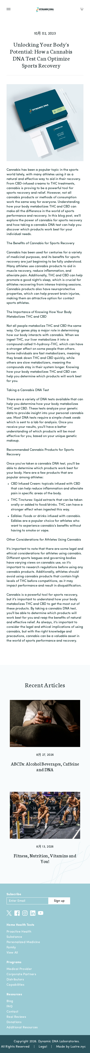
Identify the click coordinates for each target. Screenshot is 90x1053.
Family (11, 947)
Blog (10, 1001)
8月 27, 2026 (45, 754)
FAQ (9, 1006)
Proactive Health (19, 931)
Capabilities (15, 984)
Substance (14, 936)
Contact (12, 1011)
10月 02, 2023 (45, 33)
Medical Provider (19, 969)
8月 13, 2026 (45, 846)
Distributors (15, 979)
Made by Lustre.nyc (71, 1046)
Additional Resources (22, 1027)
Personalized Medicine (23, 942)
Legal (43, 1046)
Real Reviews (16, 1016)
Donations (14, 1022)
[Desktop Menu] (8, 9)
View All (12, 952)
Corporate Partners (21, 974)
